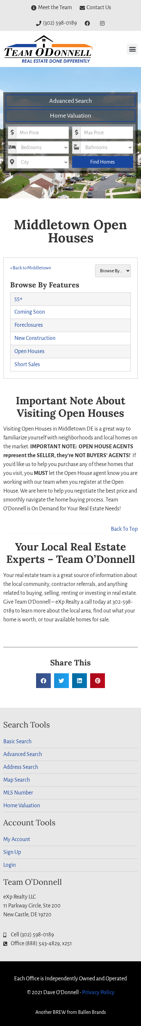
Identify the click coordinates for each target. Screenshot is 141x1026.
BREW (59, 1012)
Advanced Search (70, 101)
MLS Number (18, 793)
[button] (132, 49)
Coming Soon (29, 312)
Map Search (16, 780)
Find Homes (102, 162)
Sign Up (12, 852)
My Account (16, 839)
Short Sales (27, 365)
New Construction (34, 338)
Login (9, 865)
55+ (18, 299)
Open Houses (29, 351)
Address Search (20, 767)
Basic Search (17, 742)
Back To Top (124, 529)
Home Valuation (70, 115)
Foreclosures (28, 325)
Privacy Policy (98, 992)
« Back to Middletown (30, 267)
